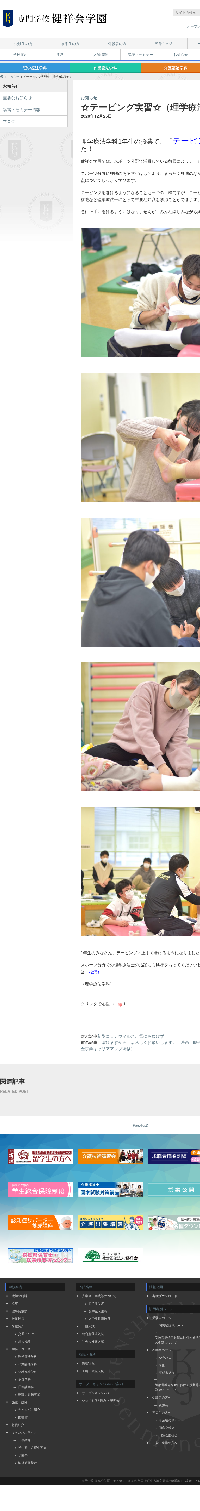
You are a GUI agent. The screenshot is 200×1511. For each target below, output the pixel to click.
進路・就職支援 (93, 1370)
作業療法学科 (105, 67)
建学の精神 (19, 1295)
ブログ (9, 121)
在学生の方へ (161, 1350)
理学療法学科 (35, 67)
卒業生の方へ (161, 1412)
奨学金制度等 (98, 1311)
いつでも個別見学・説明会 (101, 1400)
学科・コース (21, 1349)
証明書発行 (166, 1372)
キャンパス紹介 (29, 1409)
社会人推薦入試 (93, 1341)
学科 (60, 54)
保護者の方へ (161, 1397)
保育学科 (24, 1379)
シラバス (165, 1357)
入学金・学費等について (99, 1295)
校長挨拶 (18, 1318)
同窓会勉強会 (168, 1435)
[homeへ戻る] (55, 19)
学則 (162, 1365)
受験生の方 (23, 43)
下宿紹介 (24, 1440)
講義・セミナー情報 (21, 109)
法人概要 (24, 1341)
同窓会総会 (166, 1427)
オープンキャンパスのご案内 (101, 1383)
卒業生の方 (164, 43)
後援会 (163, 1404)
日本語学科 (26, 1386)
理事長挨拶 (19, 1311)
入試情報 (100, 54)
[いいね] (120, 1005)
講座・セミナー (140, 54)
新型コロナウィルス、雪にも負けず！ (132, 1036)
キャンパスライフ (24, 1432)
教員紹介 (18, 1424)
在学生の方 (70, 43)
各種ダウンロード (164, 1295)
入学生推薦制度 (99, 1318)
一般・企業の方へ (164, 1442)
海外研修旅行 (27, 1462)
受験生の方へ (161, 1317)
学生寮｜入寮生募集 (32, 1447)
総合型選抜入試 (93, 1333)
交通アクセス (27, 1333)
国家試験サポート (171, 1325)
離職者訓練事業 (29, 1394)
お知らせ (180, 54)
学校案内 (20, 54)
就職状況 (88, 1363)
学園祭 (23, 1455)
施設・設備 (19, 1402)
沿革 (15, 1303)
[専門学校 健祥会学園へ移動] (1, 76)
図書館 (23, 1417)
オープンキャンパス (96, 1392)
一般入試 (88, 1326)
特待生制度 (96, 1303)
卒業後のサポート (171, 1420)
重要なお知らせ (17, 98)
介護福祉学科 (27, 1371)
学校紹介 (18, 1326)
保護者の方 (117, 43)
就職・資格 (87, 1354)
